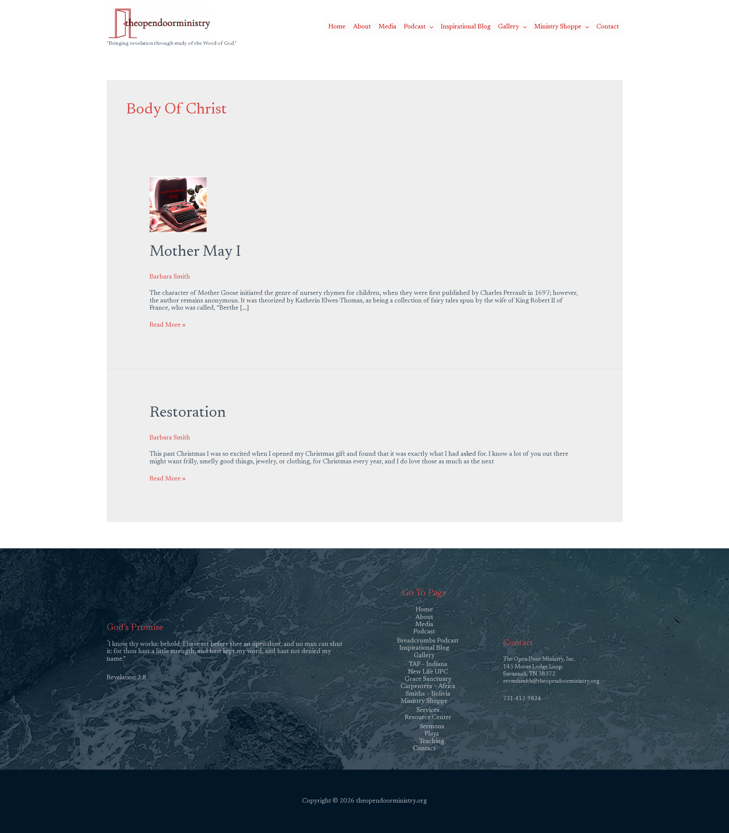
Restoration (188, 413)
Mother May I (195, 252)
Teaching (431, 742)
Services (428, 710)
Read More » (168, 325)
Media (387, 27)
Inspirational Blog (466, 27)
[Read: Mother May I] (178, 204)
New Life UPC (428, 672)
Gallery (508, 27)
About (362, 27)
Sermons (432, 727)
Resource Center (428, 718)
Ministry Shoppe (557, 27)
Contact (607, 27)
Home (337, 27)
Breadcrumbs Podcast (428, 641)
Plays (431, 734)
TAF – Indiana (428, 664)
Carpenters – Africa (428, 686)
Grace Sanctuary (428, 679)
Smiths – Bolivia (428, 694)
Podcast (415, 27)
